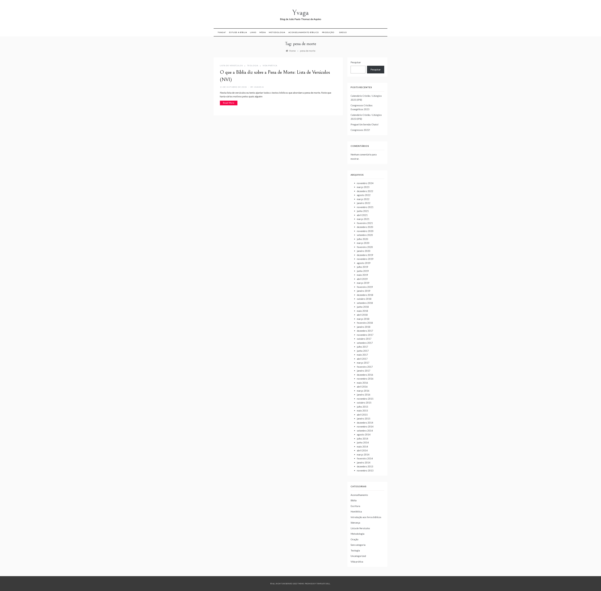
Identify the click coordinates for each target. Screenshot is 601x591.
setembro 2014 (365, 430)
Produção (328, 32)
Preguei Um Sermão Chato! (365, 124)
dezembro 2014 (365, 422)
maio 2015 (362, 410)
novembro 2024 (365, 183)
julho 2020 (362, 239)
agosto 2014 (363, 434)
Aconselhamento (359, 494)
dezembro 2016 (365, 374)
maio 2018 (362, 310)
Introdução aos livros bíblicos (366, 517)
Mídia (262, 32)
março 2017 (363, 362)
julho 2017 (362, 346)
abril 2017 (362, 358)
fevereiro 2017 (365, 366)
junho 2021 (363, 211)
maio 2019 (362, 274)
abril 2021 (362, 215)
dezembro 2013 (365, 466)
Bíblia (354, 500)
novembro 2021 (365, 207)
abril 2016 (362, 386)
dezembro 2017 (365, 330)
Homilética (356, 511)
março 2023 (363, 187)
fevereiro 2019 (365, 286)
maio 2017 (362, 354)
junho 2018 (363, 306)
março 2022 (363, 199)
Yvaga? (222, 32)
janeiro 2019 (363, 290)
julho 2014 (362, 438)
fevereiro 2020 (365, 247)
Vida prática (270, 65)
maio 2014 (362, 446)
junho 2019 (363, 271)
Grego (343, 32)
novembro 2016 (365, 378)
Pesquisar (356, 62)
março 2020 (363, 243)
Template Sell (323, 584)
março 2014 (363, 454)
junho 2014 (363, 442)
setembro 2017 (365, 342)
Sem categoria (358, 544)
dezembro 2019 (365, 255)
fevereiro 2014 (365, 458)
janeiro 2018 (363, 326)
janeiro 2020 (363, 250)
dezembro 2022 (365, 191)
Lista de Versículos (231, 65)
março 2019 (363, 282)
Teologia (252, 65)
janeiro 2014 (363, 462)
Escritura (355, 506)
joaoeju (259, 87)
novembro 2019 (365, 258)
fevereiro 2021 (365, 223)
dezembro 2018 (365, 294)
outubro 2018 (364, 298)
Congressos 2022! (360, 129)
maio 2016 (362, 382)
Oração (354, 539)
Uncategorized (358, 556)
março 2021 (363, 219)
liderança (355, 522)
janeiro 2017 (363, 370)
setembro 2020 (365, 235)
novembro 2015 (365, 398)
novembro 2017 (365, 334)
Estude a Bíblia (238, 32)
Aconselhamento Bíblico (303, 32)
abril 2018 (362, 314)
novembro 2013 (365, 470)
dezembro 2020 (365, 227)
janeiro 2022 (363, 203)
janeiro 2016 (363, 394)
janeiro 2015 (363, 418)
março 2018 (363, 318)
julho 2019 (362, 266)
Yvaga (300, 12)
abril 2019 (362, 279)
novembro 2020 (365, 231)
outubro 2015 (364, 402)
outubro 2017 (364, 338)
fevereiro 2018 (365, 322)
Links (253, 32)
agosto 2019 (363, 263)
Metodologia (277, 32)
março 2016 (363, 390)
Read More (228, 103)
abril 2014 (362, 450)
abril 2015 (362, 414)
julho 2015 (362, 406)
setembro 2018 (365, 302)
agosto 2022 (363, 195)
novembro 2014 (365, 426)
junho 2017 (363, 350)
